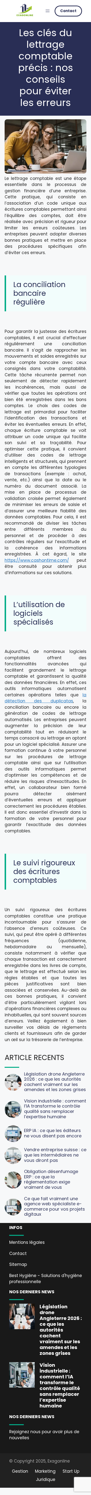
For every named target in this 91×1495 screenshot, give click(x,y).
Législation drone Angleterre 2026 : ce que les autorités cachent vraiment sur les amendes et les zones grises (55, 1082)
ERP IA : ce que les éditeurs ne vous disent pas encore (53, 1133)
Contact (68, 10)
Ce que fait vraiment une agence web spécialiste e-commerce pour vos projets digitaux (54, 1206)
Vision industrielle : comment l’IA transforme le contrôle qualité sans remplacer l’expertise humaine (55, 1109)
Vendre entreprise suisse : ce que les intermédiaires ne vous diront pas (55, 1155)
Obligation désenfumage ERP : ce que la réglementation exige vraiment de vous (51, 1179)
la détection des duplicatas (46, 698)
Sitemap (18, 1264)
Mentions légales (27, 1242)
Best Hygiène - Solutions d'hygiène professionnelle (45, 1279)
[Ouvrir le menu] (47, 11)
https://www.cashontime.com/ (37, 560)
